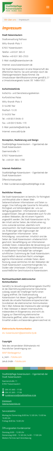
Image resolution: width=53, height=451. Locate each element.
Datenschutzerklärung (11, 403)
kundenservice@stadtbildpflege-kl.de (20, 395)
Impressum (7, 401)
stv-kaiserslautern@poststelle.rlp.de (19, 333)
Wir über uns (10, 19)
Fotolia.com (16, 357)
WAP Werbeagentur (11, 352)
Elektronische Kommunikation (17, 328)
